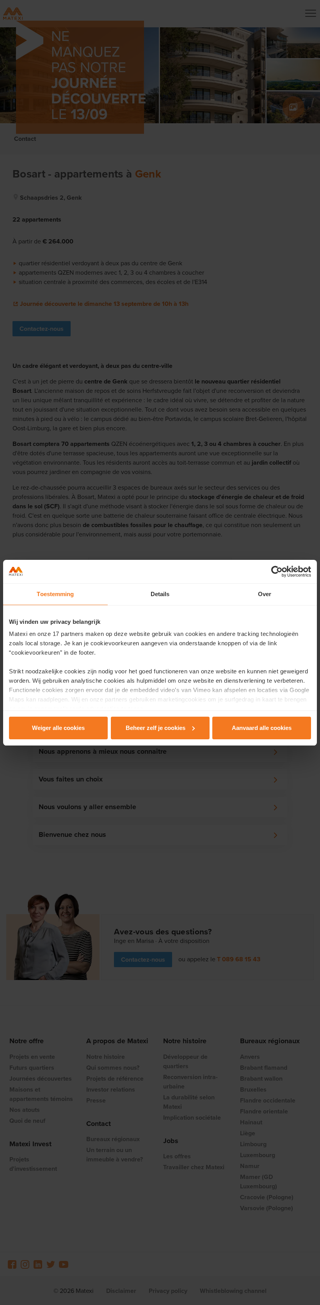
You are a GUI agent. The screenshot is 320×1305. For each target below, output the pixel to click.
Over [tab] (264, 594)
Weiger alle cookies (58, 727)
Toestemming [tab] (55, 594)
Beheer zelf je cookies (155, 727)
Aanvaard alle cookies (262, 727)
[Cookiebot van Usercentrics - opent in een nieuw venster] (277, 571)
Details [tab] (160, 594)
